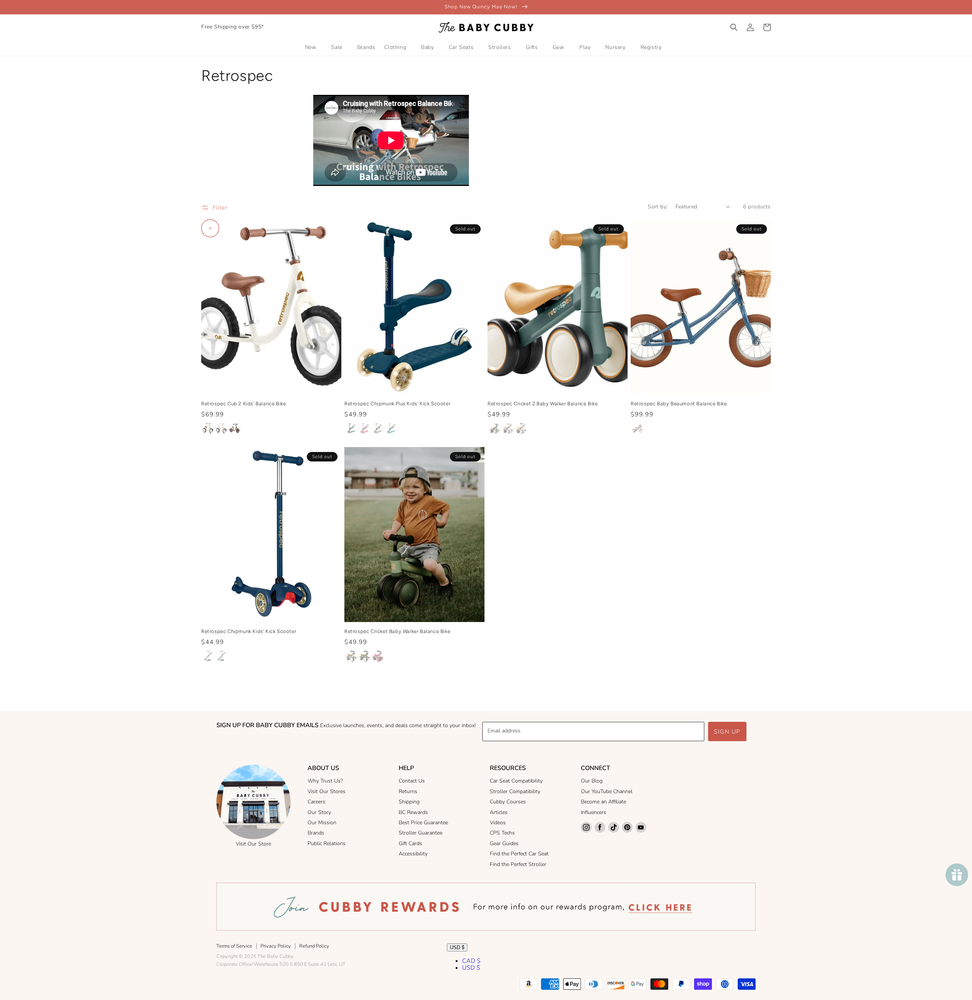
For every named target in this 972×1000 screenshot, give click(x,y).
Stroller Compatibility (515, 791)
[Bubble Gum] (364, 428)
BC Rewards (413, 812)
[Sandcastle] (521, 428)
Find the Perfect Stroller (518, 864)
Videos (498, 822)
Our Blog (592, 780)
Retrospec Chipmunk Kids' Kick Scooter (248, 631)
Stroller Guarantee (420, 832)
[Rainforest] (494, 428)
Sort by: (657, 206)
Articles (499, 812)
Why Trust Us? (325, 780)
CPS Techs (502, 832)
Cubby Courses (508, 801)
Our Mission (322, 822)
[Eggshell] (208, 428)
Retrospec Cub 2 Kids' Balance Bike (243, 403)
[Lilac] (208, 656)
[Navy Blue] (637, 428)
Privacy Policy (275, 946)
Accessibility (413, 853)
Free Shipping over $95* (232, 26)
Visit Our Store (253, 843)
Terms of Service (234, 946)
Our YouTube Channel (607, 791)
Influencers (593, 812)
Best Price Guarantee (423, 822)
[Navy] (351, 428)
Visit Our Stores (327, 791)
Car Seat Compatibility (516, 780)
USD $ (457, 947)
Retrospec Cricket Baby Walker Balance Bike (397, 631)
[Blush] (221, 428)
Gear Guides (504, 843)
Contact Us (412, 780)
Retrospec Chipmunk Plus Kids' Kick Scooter (397, 403)
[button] (734, 27)
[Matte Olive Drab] (234, 428)
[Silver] (377, 428)
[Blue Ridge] (391, 428)
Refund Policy (314, 946)
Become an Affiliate (603, 801)
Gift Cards (410, 843)
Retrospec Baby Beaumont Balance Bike (679, 403)
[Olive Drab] (364, 656)
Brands (316, 832)
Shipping (409, 801)
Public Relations (327, 843)
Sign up (727, 731)
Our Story (319, 812)
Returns (408, 791)
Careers (316, 801)
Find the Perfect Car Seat (519, 853)
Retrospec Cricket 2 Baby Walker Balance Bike (543, 403)
